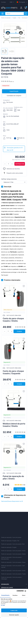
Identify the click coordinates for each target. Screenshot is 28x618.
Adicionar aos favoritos (13, 168)
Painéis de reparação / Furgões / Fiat (10, 540)
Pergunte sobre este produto (15, 173)
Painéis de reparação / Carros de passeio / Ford (12, 544)
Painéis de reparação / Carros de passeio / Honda (13, 550)
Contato (3, 2)
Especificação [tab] (14, 91)
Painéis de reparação (6, 17)
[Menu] (2, 13)
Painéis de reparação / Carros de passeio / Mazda (13, 554)
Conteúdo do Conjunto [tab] (14, 95)
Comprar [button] (19, 331)
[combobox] (14, 182)
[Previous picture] (3, 34)
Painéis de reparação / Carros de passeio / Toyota (13, 574)
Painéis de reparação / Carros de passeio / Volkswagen (11, 578)
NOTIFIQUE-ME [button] (19, 164)
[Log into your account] (21, 8)
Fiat (19, 17)
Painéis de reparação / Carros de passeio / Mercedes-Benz (11, 558)
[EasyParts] (9, 8)
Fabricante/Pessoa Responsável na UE (12, 501)
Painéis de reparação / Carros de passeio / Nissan (13, 562)
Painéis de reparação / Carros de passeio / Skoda (13, 570)
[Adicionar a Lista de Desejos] (23, 286)
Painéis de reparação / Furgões (8, 547)
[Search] (25, 13)
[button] (5, 164)
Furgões (14, 17)
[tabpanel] (14, 122)
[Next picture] (24, 34)
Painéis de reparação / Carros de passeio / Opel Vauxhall (13, 566)
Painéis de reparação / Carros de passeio (11, 537)
